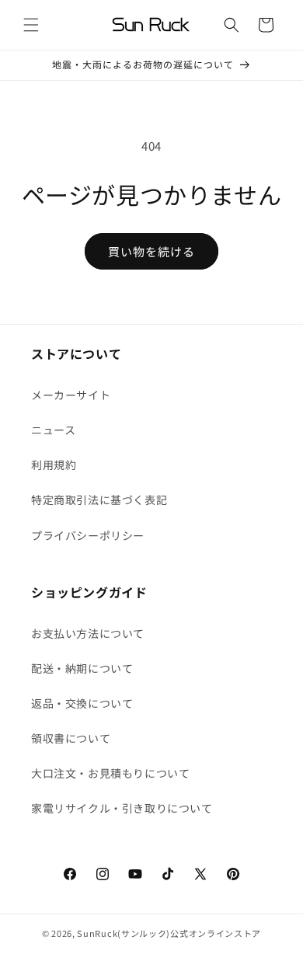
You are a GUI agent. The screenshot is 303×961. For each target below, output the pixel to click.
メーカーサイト (70, 394)
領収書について (70, 738)
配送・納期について (82, 668)
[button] (31, 25)
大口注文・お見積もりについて (110, 773)
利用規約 (53, 464)
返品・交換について (82, 703)
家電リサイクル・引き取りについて (122, 808)
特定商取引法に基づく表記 (99, 499)
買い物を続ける (151, 251)
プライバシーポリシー (88, 535)
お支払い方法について (88, 633)
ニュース (53, 429)
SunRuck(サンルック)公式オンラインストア (169, 933)
